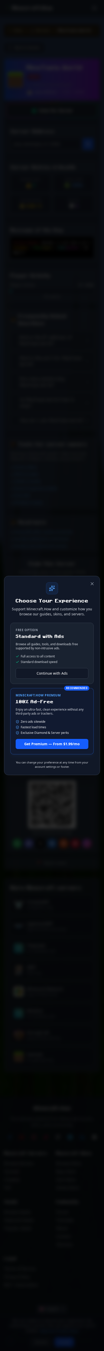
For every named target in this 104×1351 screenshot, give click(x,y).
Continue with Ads (52, 673)
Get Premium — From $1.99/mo (52, 743)
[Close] (92, 583)
